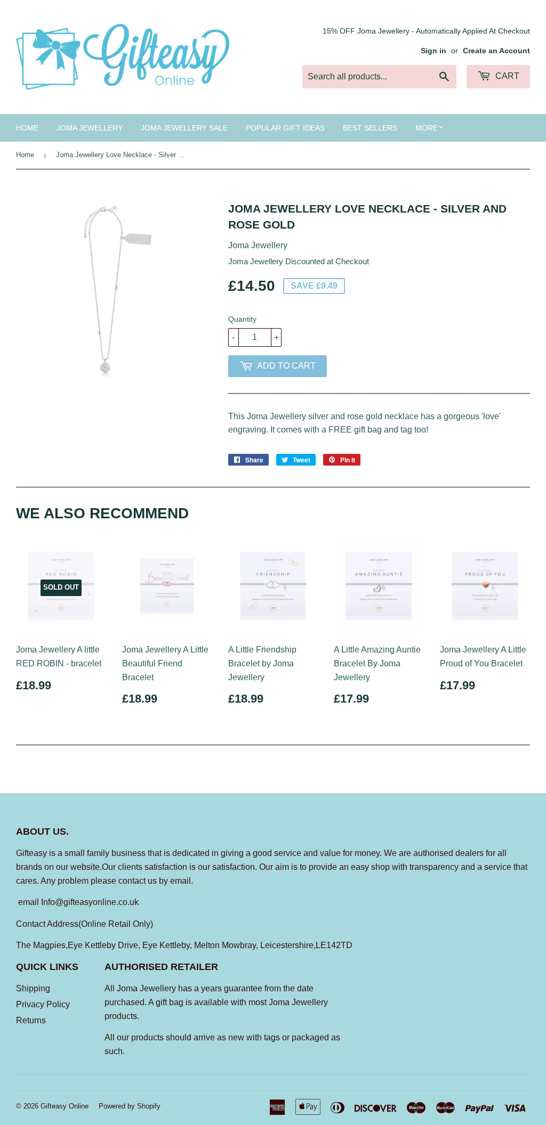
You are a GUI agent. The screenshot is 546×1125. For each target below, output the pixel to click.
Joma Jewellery (90, 128)
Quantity (242, 319)
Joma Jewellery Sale (184, 128)
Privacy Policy (43, 1004)
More (426, 128)
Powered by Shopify (129, 1106)
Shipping (33, 988)
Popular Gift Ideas (285, 128)
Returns (31, 1020)
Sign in (433, 51)
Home (27, 128)
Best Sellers (370, 128)
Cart (506, 75)
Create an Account (496, 51)
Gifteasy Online (65, 1106)
